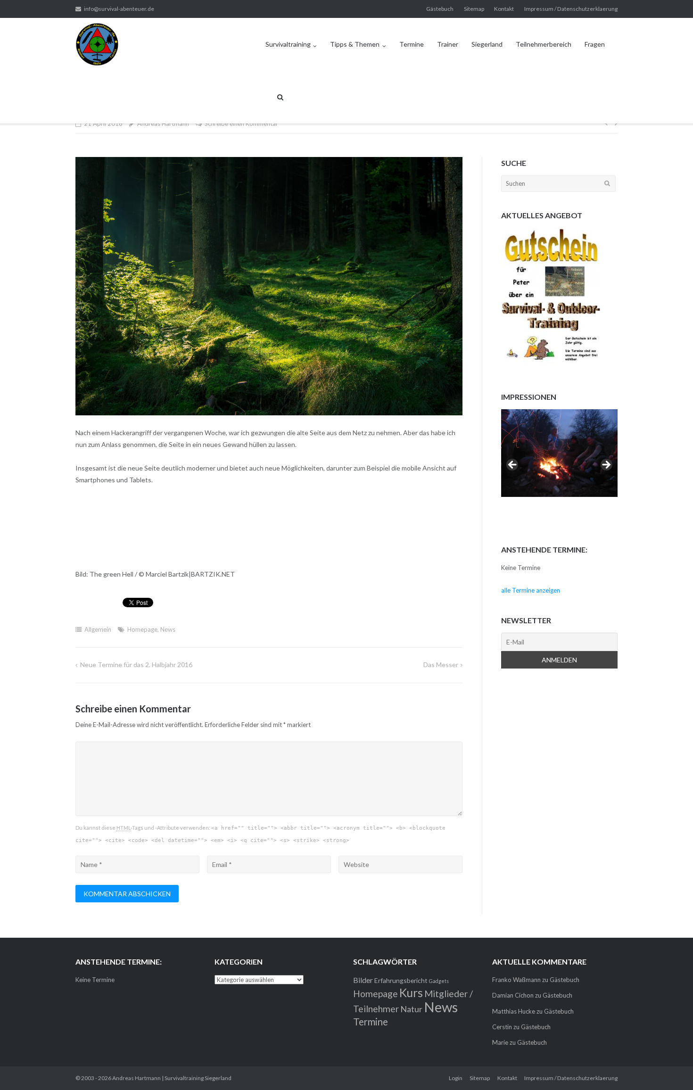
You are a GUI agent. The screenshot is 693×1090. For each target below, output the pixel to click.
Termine (411, 44)
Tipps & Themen (355, 44)
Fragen (595, 44)
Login (455, 1078)
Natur (411, 1009)
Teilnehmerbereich (543, 44)
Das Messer (440, 665)
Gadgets (439, 981)
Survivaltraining (288, 44)
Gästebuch (440, 8)
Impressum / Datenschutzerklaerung (571, 8)
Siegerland (487, 44)
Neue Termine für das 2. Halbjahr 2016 (136, 665)
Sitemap (474, 8)
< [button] (513, 465)
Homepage (142, 629)
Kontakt (504, 8)
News (167, 629)
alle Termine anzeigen (530, 590)
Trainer (447, 44)
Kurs (411, 992)
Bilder (363, 979)
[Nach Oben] (669, 1067)
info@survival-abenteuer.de (119, 8)
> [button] (606, 465)
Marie (500, 1042)
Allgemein (97, 629)
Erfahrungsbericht (401, 980)
